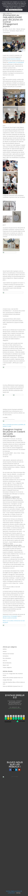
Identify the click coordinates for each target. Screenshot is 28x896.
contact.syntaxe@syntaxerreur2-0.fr (14, 708)
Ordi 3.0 (5, 660)
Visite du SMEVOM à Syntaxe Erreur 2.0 (12, 686)
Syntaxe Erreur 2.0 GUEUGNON (16, 62)
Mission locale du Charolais (14, 59)
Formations (12, 30)
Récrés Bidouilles (7, 663)
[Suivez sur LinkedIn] (16, 770)
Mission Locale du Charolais (10, 618)
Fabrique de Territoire (8, 653)
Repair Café (19, 30)
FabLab (18, 29)
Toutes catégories (7, 667)
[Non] (26, 6)
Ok (6, 9)
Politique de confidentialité (15, 9)
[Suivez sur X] (13, 770)
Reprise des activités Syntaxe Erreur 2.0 (13, 677)
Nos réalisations (7, 658)
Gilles (6, 29)
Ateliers (5, 649)
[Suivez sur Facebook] (10, 770)
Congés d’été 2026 (7, 680)
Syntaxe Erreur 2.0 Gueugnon (10, 616)
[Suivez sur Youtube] (19, 770)
